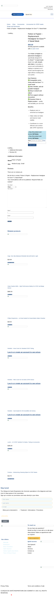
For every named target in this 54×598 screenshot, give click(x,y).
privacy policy (5, 516)
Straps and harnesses (13, 26)
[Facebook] (42, 538)
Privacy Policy (5, 586)
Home (8, 24)
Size (29, 140)
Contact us (31, 551)
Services (30, 548)
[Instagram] (49, 538)
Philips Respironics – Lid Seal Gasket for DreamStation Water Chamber (26, 318)
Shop (13, 24)
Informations (31, 510)
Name (9, 210)
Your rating (10, 184)
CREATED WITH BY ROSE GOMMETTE (13, 595)
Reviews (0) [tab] (13, 152)
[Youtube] (45, 538)
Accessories (20, 24)
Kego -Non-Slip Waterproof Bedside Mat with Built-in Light (23, 256)
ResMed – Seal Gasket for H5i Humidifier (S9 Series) (21, 411)
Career (30, 553)
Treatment (24, 510)
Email (9, 215)
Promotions (39, 510)
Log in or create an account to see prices (24, 352)
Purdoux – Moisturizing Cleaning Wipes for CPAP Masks (22, 472)
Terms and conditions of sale (36, 586)
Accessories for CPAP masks (34, 24)
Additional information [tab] (16, 150)
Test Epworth (31, 544)
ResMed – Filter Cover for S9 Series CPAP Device (21, 379)
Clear (44, 140)
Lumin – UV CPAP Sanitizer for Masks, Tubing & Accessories (24, 442)
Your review (10, 188)
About (29, 546)
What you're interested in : (10, 510)
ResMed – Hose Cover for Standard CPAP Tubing (21, 348)
